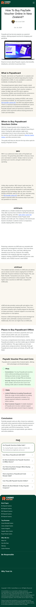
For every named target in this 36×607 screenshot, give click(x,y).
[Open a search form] (30, 3)
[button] (18, 445)
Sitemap (3, 545)
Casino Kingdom (5, 528)
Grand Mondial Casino (7, 523)
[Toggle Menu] (34, 3)
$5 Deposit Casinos (6, 508)
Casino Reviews (5, 548)
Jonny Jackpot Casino (7, 526)
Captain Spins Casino (7, 531)
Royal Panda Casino (6, 534)
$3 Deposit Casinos (6, 514)
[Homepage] (5, 2)
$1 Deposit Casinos (6, 506)
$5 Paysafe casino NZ (10, 195)
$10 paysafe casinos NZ (8, 102)
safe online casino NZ (25, 214)
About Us (3, 540)
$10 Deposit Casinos (6, 511)
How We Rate (5, 543)
